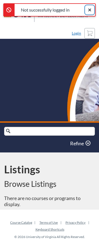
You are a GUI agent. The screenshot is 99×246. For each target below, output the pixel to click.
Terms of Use (48, 222)
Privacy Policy (75, 222)
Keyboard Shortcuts (49, 229)
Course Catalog (21, 222)
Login (76, 33)
